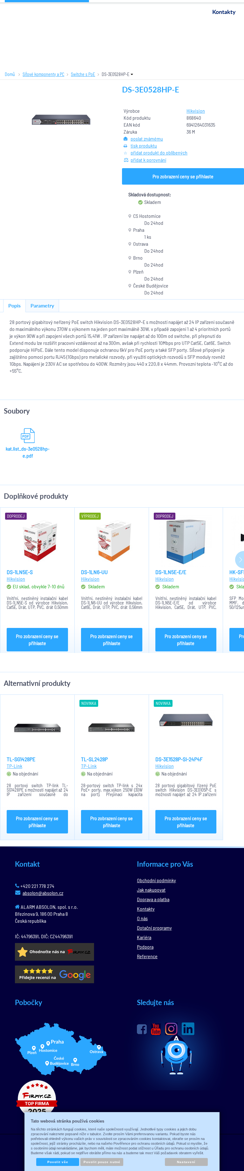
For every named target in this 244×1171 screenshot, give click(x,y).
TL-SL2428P (94, 759)
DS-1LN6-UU (94, 571)
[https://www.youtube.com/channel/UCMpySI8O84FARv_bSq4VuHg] (156, 1029)
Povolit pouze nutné (102, 1162)
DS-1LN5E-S (20, 571)
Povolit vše (57, 1162)
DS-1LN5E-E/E (170, 571)
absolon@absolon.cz (43, 893)
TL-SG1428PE (21, 759)
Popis (14, 305)
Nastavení (186, 1162)
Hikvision (195, 111)
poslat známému (147, 139)
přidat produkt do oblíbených (159, 152)
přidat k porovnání (148, 160)
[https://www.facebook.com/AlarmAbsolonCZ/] (142, 1029)
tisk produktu (144, 145)
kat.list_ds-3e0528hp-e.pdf (28, 452)
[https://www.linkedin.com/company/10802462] (188, 1028)
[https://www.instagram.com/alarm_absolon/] (171, 1028)
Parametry (42, 305)
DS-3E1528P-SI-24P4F (179, 759)
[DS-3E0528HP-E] (61, 119)
